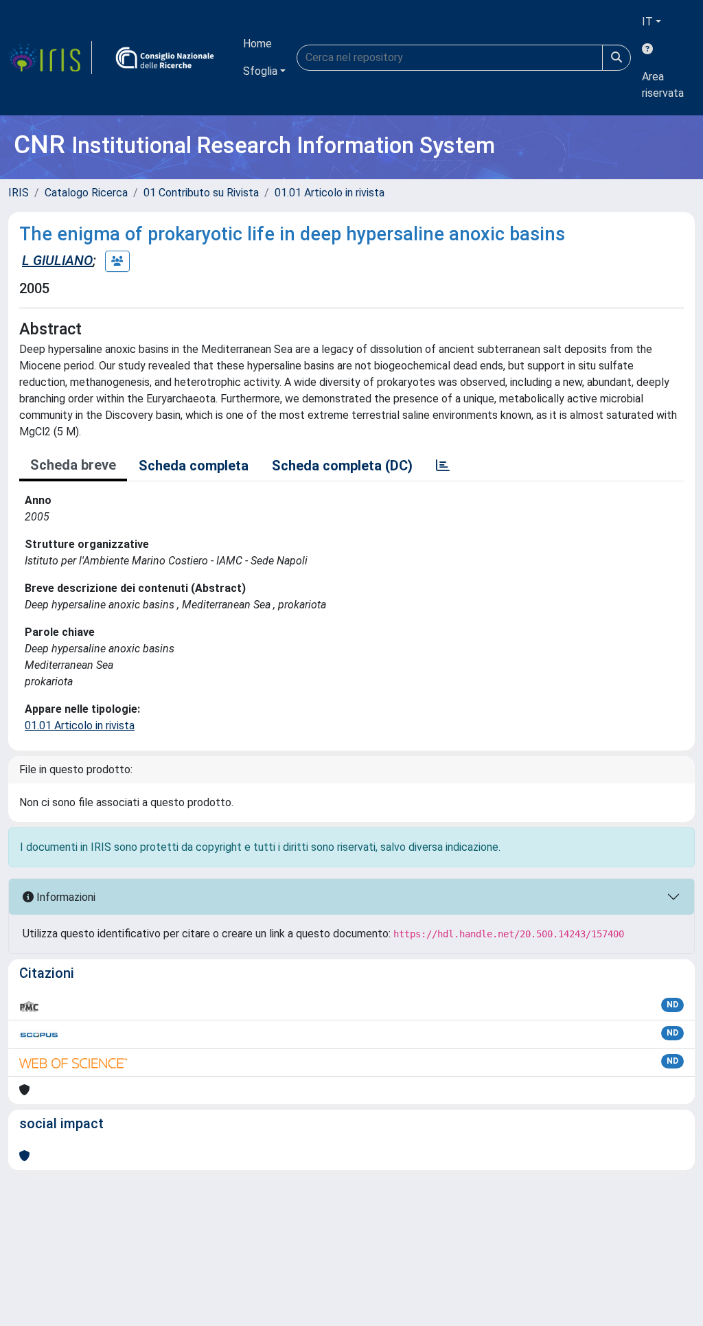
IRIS (18, 192)
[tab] (442, 465)
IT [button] (647, 21)
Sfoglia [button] (260, 71)
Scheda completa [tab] (194, 465)
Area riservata (663, 85)
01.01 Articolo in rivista (329, 192)
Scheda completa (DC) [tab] (342, 465)
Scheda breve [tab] (73, 465)
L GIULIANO (57, 260)
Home (257, 43)
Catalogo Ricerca (86, 192)
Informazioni (64, 897)
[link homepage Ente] (165, 57)
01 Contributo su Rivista (201, 192)
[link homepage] (50, 57)
